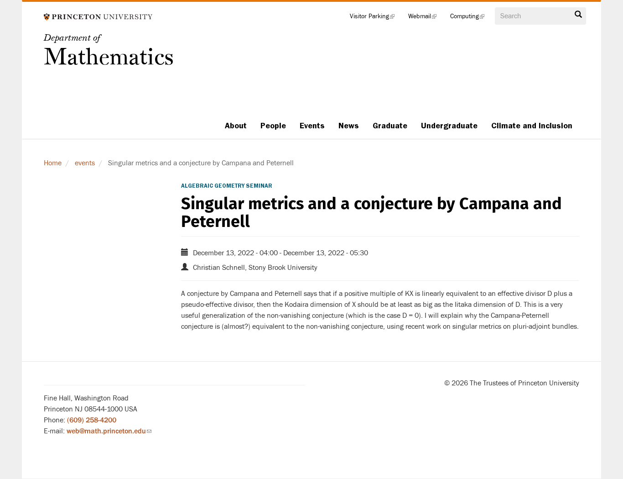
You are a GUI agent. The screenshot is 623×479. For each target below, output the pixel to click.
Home (53, 163)
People (273, 125)
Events (312, 125)
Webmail (425, 18)
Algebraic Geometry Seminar (226, 186)
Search (578, 17)
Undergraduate (449, 125)
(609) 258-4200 (91, 420)
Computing (470, 18)
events (85, 163)
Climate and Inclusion (531, 125)
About (236, 125)
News (348, 125)
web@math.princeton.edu (109, 431)
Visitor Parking (375, 18)
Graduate (390, 125)
